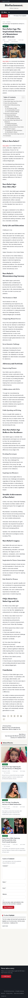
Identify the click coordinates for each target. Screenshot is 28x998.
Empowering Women (11, 115)
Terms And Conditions (19, 993)
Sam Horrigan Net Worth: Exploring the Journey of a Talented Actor (15, 736)
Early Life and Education (11, 103)
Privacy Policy (9, 993)
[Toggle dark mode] (9, 12)
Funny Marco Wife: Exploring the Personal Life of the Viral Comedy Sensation (11, 840)
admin (4, 39)
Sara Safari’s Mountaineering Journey (12, 105)
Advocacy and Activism (11, 113)
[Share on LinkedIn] (21, 716)
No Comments (15, 41)
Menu (5, 12)
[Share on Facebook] (8, 716)
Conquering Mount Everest (13, 110)
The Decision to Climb (12, 108)
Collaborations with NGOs (13, 116)
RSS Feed (7, 976)
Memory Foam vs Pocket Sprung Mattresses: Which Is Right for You (11, 727)
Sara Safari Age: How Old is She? (13, 101)
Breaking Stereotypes (12, 123)
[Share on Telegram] (18, 716)
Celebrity (8, 21)
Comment (5, 865)
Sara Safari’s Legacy (10, 128)
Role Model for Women (12, 132)
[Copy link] (4, 719)
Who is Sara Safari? (9, 99)
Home (4, 21)
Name (4, 882)
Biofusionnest (14, 5)
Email (4, 888)
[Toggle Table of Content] (22, 97)
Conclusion (8, 135)
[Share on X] (11, 716)
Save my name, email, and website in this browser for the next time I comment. (13, 903)
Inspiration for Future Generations (14, 130)
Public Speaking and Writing (13, 118)
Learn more (5, 926)
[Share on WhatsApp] (14, 716)
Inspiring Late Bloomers (12, 125)
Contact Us (7, 984)
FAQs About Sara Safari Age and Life (14, 134)
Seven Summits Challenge (13, 111)
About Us (3, 993)
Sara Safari (6, 61)
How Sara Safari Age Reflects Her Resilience (13, 121)
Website (5, 894)
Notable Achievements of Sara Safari (14, 127)
